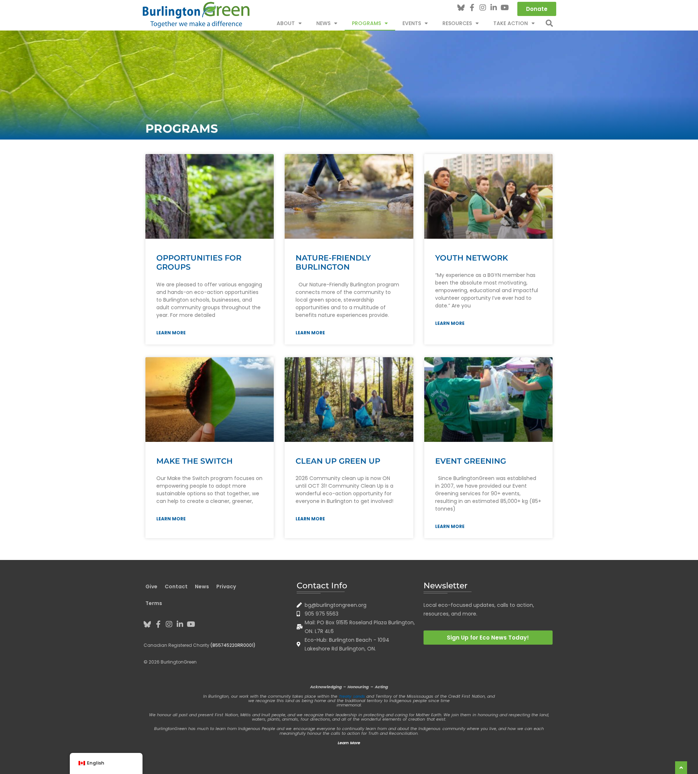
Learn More (171, 333)
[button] (549, 23)
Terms (153, 603)
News (323, 23)
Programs (366, 23)
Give (151, 586)
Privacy (226, 586)
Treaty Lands (352, 696)
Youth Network (471, 257)
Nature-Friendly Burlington (333, 262)
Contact (176, 586)
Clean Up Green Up (338, 460)
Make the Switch (194, 460)
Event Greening (470, 460)
